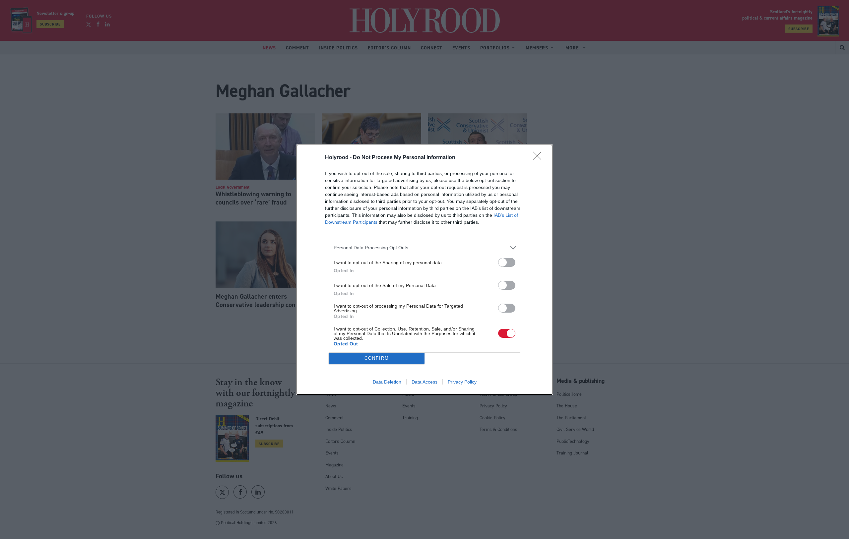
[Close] (539, 157)
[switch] (506, 262)
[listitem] (424, 247)
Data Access (424, 382)
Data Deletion (387, 382)
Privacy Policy (462, 382)
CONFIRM (376, 358)
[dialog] (424, 269)
